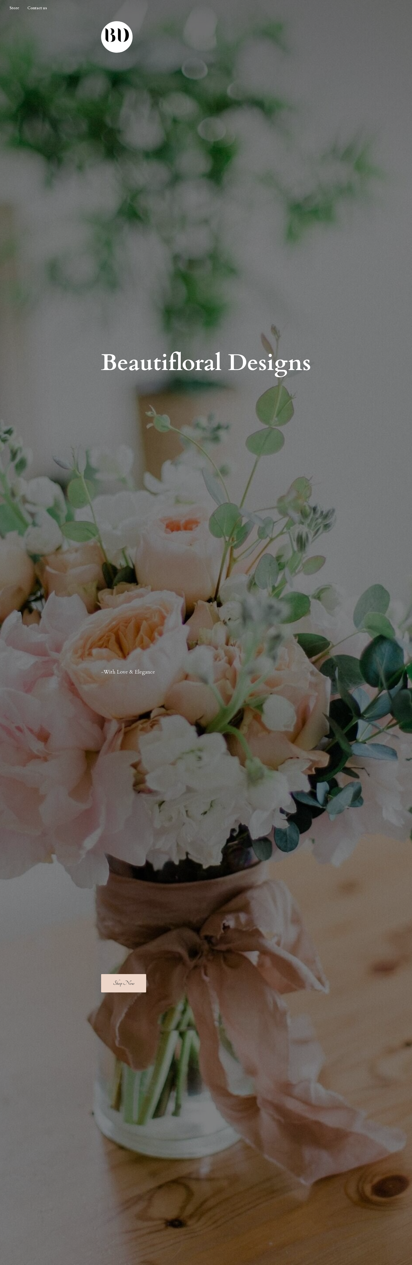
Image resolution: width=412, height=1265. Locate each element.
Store (14, 8)
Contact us (37, 8)
